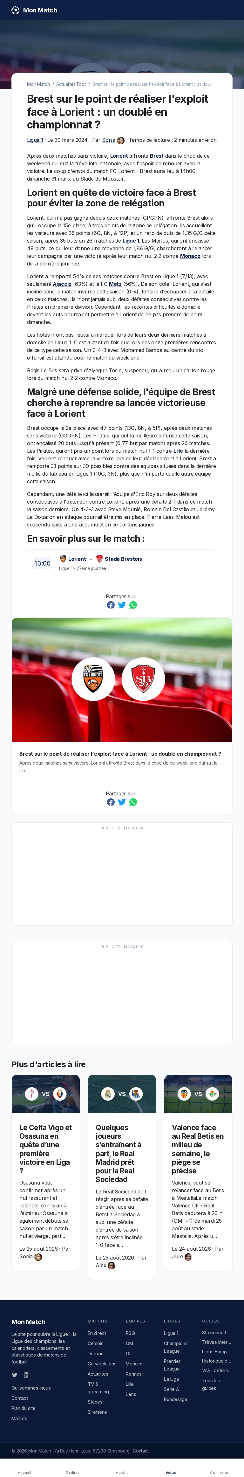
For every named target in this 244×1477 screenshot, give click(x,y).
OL (129, 1353)
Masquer (134, 828)
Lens (131, 1394)
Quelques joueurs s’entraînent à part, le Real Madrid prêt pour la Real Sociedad (118, 1153)
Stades (95, 1402)
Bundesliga (175, 1399)
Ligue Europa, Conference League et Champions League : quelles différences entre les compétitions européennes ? (217, 1351)
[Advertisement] (122, 877)
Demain (96, 1353)
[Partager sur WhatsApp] (133, 604)
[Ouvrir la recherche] (227, 10)
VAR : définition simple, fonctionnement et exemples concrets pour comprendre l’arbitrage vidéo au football (217, 1370)
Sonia (108, 140)
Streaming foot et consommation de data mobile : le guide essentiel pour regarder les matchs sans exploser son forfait (217, 1332)
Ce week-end (102, 1363)
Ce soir (95, 1343)
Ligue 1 (35, 140)
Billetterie (97, 1412)
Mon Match (38, 84)
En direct (97, 1333)
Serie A (171, 1389)
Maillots (19, 1418)
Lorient (119, 156)
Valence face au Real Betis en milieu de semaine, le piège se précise (198, 1149)
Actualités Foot (71, 84)
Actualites (98, 1374)
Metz (115, 284)
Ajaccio (62, 284)
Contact (19, 1398)
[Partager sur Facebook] (111, 604)
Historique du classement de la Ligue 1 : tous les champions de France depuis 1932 (217, 1361)
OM (129, 1343)
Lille (178, 451)
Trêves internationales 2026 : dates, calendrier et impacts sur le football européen (217, 1342)
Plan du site (23, 1408)
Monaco (190, 256)
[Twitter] (14, 1374)
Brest (157, 156)
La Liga (171, 1379)
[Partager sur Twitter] (122, 604)
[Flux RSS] (36, 1374)
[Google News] (26, 1374)
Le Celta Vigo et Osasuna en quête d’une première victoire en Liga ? (45, 1149)
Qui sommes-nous (31, 1388)
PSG (130, 1333)
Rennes (134, 1374)
